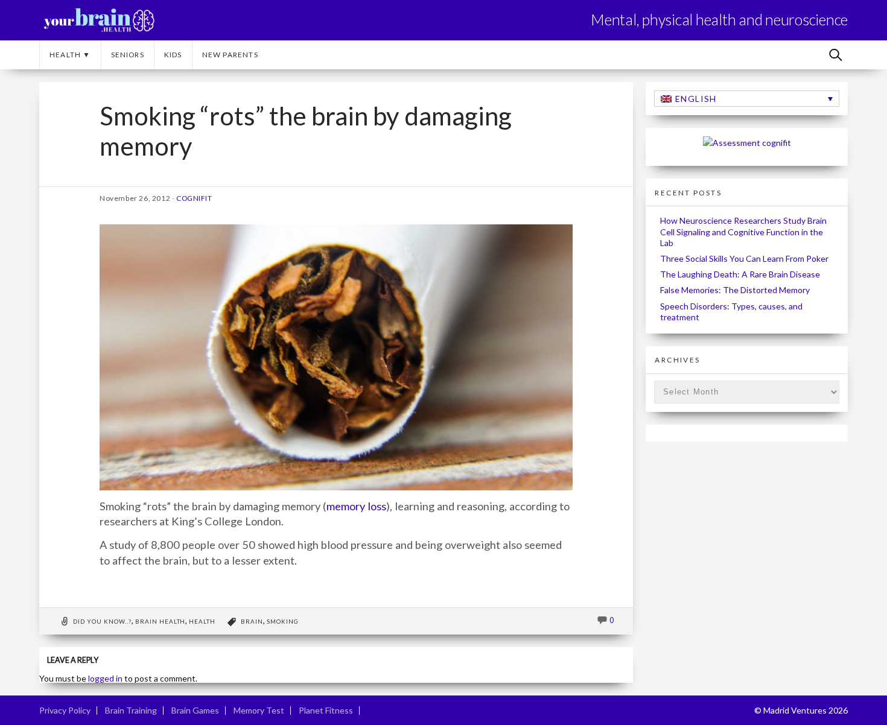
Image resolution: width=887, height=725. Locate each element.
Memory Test (259, 710)
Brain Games (195, 710)
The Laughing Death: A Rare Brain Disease (740, 274)
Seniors (127, 54)
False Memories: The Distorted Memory (735, 290)
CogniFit (194, 198)
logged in (105, 678)
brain (252, 621)
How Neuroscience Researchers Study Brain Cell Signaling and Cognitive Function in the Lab (743, 231)
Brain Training (131, 710)
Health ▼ (70, 54)
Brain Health (160, 621)
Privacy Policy (65, 710)
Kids (173, 54)
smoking (283, 621)
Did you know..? (102, 621)
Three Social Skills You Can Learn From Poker (744, 258)
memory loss (356, 506)
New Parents (230, 54)
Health (202, 621)
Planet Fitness (326, 710)
